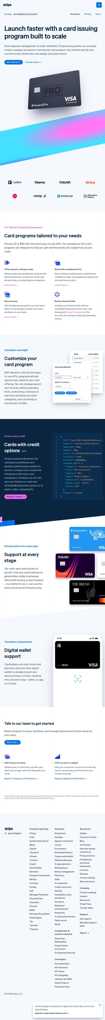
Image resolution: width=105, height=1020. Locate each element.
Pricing (87, 14)
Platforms (59, 875)
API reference (61, 967)
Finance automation (64, 856)
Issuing (8, 14)
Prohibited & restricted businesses (86, 862)
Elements (34, 871)
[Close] (100, 1005)
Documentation (62, 963)
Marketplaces (61, 867)
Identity (33, 879)
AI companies (61, 883)
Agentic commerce (64, 841)
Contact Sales (32, 62)
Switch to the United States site (51, 1013)
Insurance (59, 901)
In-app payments (63, 864)
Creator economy (63, 887)
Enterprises (60, 833)
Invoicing (34, 883)
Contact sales (86, 907)
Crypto (33, 864)
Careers (83, 896)
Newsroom (85, 900)
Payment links (36, 898)
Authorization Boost (39, 841)
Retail (57, 924)
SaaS (57, 879)
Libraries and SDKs (63, 979)
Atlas (32, 837)
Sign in (83, 932)
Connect (34, 860)
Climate (33, 856)
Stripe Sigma (36, 917)
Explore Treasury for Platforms (20, 778)
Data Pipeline (36, 867)
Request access (15, 496)
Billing (32, 844)
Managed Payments (39, 894)
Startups (59, 837)
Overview (75, 14)
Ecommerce (60, 848)
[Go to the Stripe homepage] (8, 829)
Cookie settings (87, 877)
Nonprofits (60, 912)
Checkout (34, 852)
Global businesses (63, 860)
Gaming (58, 890)
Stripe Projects (62, 982)
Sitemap (84, 873)
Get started (13, 62)
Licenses (84, 870)
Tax (31, 921)
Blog (82, 841)
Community (85, 844)
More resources (87, 881)
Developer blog (62, 986)
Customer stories (88, 837)
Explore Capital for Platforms (69, 778)
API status (59, 971)
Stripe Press (85, 904)
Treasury (34, 929)
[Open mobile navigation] (99, 5)
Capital (33, 848)
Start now (12, 742)
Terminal (34, 925)
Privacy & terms (87, 855)
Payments (34, 902)
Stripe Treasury (74, 312)
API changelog (61, 975)
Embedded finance (64, 852)
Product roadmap (88, 892)
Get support (85, 918)
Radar (32, 910)
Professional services (65, 916)
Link (31, 890)
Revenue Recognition (40, 913)
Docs (98, 14)
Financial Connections (40, 875)
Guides (83, 833)
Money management (64, 871)
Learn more (10, 285)
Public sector (61, 920)
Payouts (33, 906)
